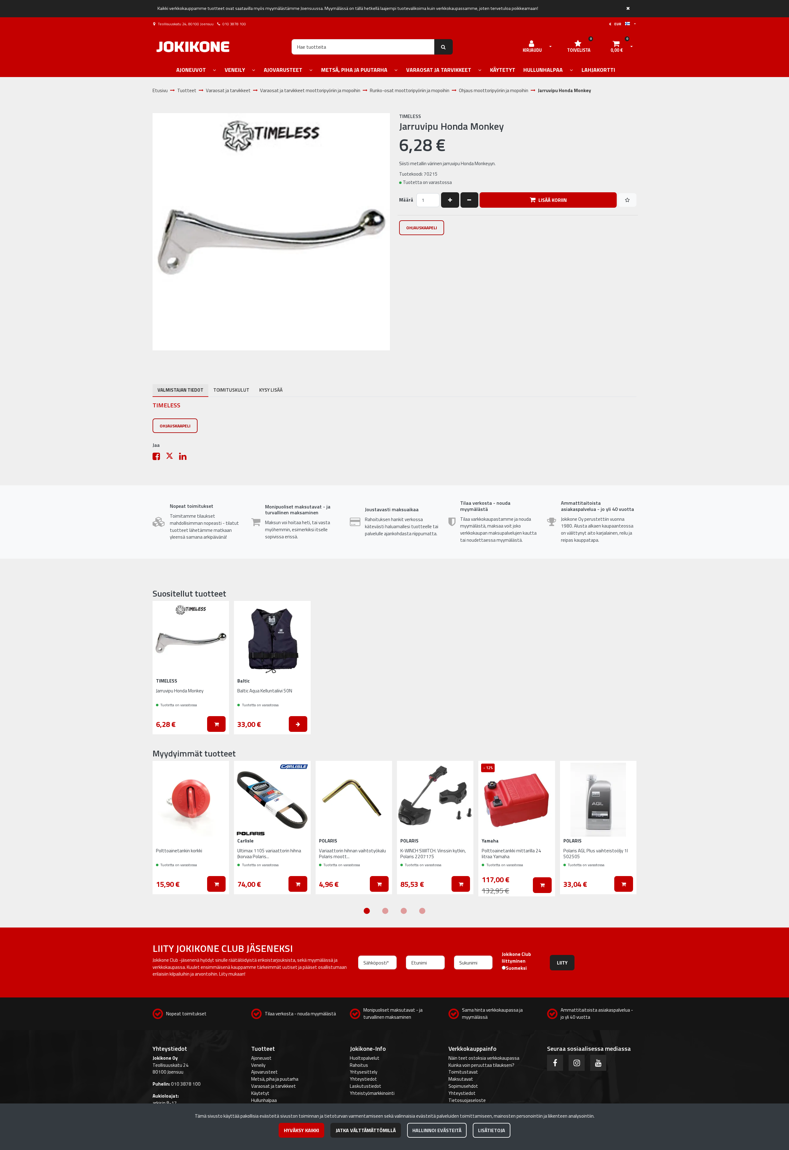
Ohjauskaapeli (421, 227)
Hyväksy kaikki (301, 1130)
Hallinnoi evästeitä (436, 1130)
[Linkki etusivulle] (192, 46)
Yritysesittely (363, 1071)
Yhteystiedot (363, 1079)
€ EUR (617, 24)
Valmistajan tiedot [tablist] (180, 390)
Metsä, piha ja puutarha (274, 1079)
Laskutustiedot (365, 1086)
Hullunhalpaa (264, 1100)
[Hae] (443, 47)
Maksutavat (460, 1079)
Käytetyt (260, 1093)
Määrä (406, 200)
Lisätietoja (491, 1130)
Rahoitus (359, 1065)
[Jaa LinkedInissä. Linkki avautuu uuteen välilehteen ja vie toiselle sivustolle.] (185, 457)
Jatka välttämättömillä (366, 1130)
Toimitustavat (463, 1071)
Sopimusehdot (463, 1086)
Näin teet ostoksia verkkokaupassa (483, 1058)
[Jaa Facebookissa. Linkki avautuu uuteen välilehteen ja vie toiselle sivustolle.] (159, 457)
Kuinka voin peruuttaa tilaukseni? (481, 1065)
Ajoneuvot (261, 1058)
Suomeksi (516, 968)
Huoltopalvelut (364, 1058)
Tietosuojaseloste (467, 1100)
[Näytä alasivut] (214, 70)
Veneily (258, 1065)
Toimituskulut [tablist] (231, 390)
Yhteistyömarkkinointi (372, 1093)
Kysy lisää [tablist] (271, 390)
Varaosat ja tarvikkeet (273, 1086)
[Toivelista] (627, 200)
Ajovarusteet (264, 1071)
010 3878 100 (234, 24)
